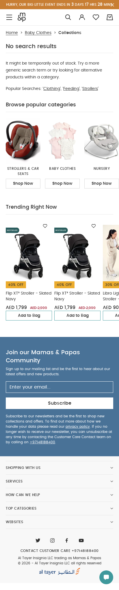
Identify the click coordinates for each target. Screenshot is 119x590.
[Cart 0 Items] (109, 17)
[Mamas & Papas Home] (22, 17)
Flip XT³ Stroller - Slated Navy (28, 296)
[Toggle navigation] (9, 17)
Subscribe (59, 403)
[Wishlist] (45, 226)
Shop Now (23, 184)
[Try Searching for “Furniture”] (68, 17)
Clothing (51, 89)
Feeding (71, 89)
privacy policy (78, 426)
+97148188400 (42, 442)
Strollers (90, 89)
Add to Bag (29, 316)
